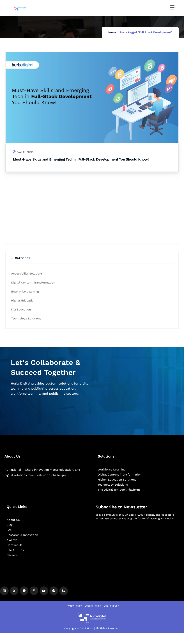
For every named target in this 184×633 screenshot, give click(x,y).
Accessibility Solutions (27, 273)
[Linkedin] (4, 590)
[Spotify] (53, 590)
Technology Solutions (26, 318)
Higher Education (23, 300)
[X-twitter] (14, 590)
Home (112, 32)
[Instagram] (34, 590)
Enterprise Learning (25, 291)
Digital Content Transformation (33, 282)
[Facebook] (24, 590)
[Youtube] (44, 590)
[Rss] (63, 590)
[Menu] (172, 7)
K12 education (21, 309)
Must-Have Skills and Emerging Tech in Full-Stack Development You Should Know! (81, 159)
